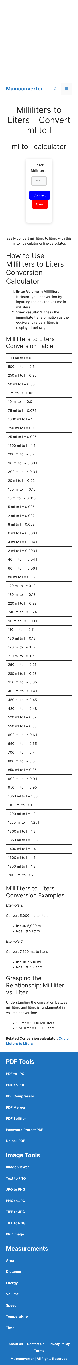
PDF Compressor (20, 1096)
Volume (12, 1294)
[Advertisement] (39, 39)
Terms (39, 1351)
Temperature (17, 1316)
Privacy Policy (59, 1344)
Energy (12, 1283)
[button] (55, 89)
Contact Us (35, 1344)
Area (10, 1261)
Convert (39, 195)
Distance (13, 1272)
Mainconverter (24, 89)
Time (10, 1328)
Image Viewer (17, 1167)
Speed (11, 1305)
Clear (40, 204)
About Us (15, 1344)
